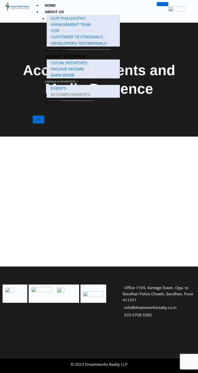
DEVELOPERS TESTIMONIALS (78, 43)
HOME (50, 5)
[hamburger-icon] (162, 4)
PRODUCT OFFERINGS (65, 56)
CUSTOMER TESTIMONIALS (77, 37)
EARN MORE (63, 75)
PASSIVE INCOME (67, 69)
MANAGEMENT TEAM (71, 25)
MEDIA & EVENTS (60, 82)
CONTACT (53, 101)
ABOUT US (54, 12)
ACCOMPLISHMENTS (70, 95)
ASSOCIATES (56, 50)
